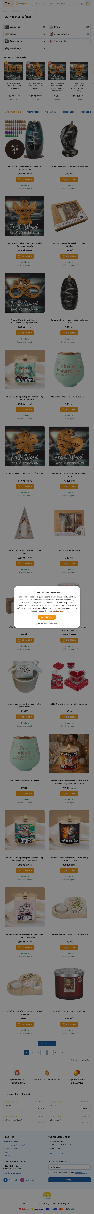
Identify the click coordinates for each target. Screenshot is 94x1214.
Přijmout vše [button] (47, 617)
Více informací (58, 611)
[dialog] (47, 607)
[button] (47, 623)
